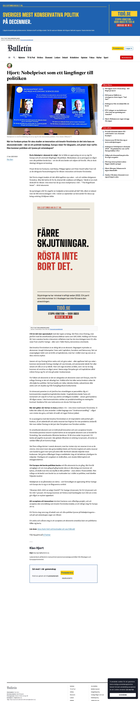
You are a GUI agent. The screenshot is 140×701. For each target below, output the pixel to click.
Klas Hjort (10, 159)
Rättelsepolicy (95, 698)
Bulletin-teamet (95, 689)
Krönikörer (74, 57)
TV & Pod (31, 57)
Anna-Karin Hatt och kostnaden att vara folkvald (56, 529)
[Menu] (9, 57)
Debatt (65, 57)
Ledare (57, 57)
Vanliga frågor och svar (97, 695)
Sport (106, 57)
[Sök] (14, 57)
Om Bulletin (94, 686)
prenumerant (53, 576)
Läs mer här (130, 690)
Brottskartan (126, 58)
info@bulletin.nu (17, 697)
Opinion (84, 57)
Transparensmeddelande (26, 40)
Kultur (99, 57)
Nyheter (21, 57)
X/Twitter (46, 535)
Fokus (91, 57)
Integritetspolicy (95, 692)
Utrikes (40, 57)
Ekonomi (48, 57)
